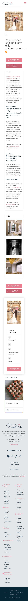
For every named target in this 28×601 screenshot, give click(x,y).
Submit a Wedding (14, 464)
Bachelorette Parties (7, 496)
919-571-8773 (12, 340)
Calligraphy (6, 562)
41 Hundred (15, 187)
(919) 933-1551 (14, 444)
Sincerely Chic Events (13, 403)
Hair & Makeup (20, 528)
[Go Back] (6, 34)
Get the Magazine (14, 462)
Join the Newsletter (14, 467)
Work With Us (20, 592)
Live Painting (7, 552)
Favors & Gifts (7, 568)
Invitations (6, 560)
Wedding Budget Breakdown (7, 501)
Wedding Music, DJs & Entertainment (7, 546)
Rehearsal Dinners (6, 518)
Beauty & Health (19, 531)
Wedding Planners (14, 410)
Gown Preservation (20, 540)
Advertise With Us (14, 469)
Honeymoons (7, 582)
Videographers (20, 494)
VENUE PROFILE (10, 204)
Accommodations (7, 521)
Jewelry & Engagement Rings (20, 536)
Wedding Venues (6, 511)
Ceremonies (7, 493)
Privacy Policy (13, 592)
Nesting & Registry (6, 565)
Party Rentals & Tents (7, 535)
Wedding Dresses (19, 519)
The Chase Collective (14, 475)
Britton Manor (22, 476)
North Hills (13, 176)
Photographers (20, 490)
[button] (6, 399)
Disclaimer (7, 592)
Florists (6, 532)
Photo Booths (7, 549)
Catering (19, 502)
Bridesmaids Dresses (19, 523)
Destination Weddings (7, 579)
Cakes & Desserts (19, 507)
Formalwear (19, 526)
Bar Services (20, 505)
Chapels (6, 515)
